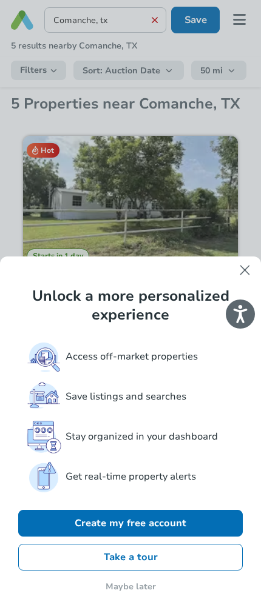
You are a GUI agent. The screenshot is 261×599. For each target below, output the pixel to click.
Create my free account (130, 523)
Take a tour (131, 557)
